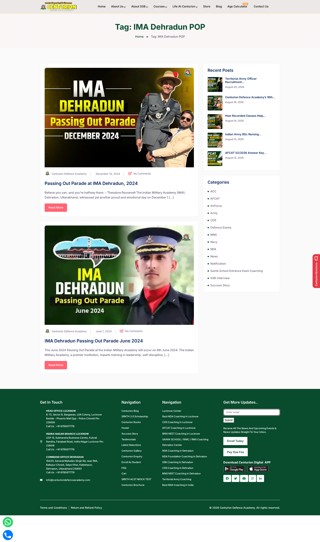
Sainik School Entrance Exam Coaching (236, 271)
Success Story (220, 285)
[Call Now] (8, 535)
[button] (227, 478)
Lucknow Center (171, 410)
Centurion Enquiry (131, 456)
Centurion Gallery (131, 450)
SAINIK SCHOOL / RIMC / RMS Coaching (185, 439)
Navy (213, 242)
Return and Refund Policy (86, 507)
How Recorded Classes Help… (245, 115)
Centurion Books (131, 422)
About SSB (138, 6)
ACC (213, 191)
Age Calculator (237, 6)
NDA (213, 249)
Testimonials (128, 439)
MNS (213, 234)
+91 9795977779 (65, 472)
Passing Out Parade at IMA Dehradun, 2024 (91, 183)
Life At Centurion (184, 6)
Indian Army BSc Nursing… (243, 134)
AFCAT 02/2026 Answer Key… (245, 153)
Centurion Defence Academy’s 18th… (250, 97)
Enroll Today (235, 441)
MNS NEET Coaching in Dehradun (181, 473)
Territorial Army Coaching (176, 479)
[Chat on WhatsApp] (8, 522)
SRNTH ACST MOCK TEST (136, 479)
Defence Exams (220, 227)
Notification (218, 263)
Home (102, 6)
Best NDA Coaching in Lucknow (180, 416)
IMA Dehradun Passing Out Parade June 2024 (94, 341)
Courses (159, 6)
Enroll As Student (131, 462)
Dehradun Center (172, 444)
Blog (219, 6)
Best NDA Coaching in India (178, 484)
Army (214, 213)
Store (206, 6)
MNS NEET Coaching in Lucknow (181, 433)
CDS (213, 220)
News (214, 256)
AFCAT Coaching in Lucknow (179, 427)
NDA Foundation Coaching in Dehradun (184, 456)
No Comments (142, 173)
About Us (117, 6)
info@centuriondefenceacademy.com (68, 479)
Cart (123, 473)
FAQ (123, 467)
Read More (56, 207)
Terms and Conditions (53, 507)
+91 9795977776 (65, 426)
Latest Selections (131, 444)
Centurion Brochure (132, 484)
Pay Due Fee (235, 452)
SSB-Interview (220, 278)
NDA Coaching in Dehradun (178, 450)
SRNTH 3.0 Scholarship (134, 416)
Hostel (125, 427)
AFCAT (215, 198)
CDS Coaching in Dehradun (177, 467)
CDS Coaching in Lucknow (177, 422)
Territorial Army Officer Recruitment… (241, 80)
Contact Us (261, 6)
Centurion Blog (130, 410)
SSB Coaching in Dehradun (177, 462)
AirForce (216, 206)
